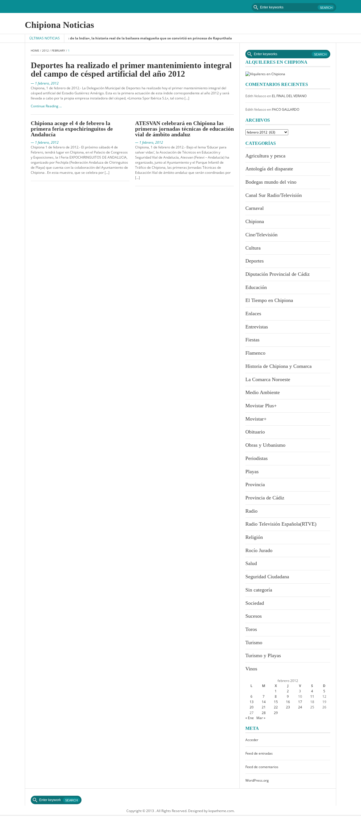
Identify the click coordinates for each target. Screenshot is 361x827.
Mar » (260, 717)
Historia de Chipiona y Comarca (278, 366)
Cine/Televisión (261, 234)
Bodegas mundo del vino (270, 182)
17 (300, 701)
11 (312, 696)
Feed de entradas (259, 753)
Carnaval (254, 208)
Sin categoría (258, 590)
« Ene (249, 717)
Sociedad (254, 603)
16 (288, 701)
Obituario (255, 432)
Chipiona (254, 221)
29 (276, 712)
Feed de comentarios (261, 766)
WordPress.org (257, 780)
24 (300, 707)
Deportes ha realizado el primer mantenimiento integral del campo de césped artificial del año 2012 (131, 69)
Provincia (255, 484)
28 (264, 712)
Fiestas (252, 340)
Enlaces (253, 313)
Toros (251, 629)
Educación (256, 287)
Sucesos (253, 616)
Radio (251, 511)
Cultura (253, 248)
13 (252, 701)
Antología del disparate (269, 169)
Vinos (251, 669)
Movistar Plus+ (261, 405)
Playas (252, 471)
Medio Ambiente (262, 392)
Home (35, 50)
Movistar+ (256, 419)
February (58, 50)
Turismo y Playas (263, 655)
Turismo (253, 642)
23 (288, 707)
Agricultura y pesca (265, 156)
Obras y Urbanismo (265, 445)
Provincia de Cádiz (264, 498)
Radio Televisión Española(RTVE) (280, 524)
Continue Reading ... (46, 106)
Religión (254, 537)
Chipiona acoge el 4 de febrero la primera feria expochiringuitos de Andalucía (72, 128)
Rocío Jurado (258, 550)
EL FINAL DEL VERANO (289, 96)
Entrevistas (256, 327)
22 (276, 707)
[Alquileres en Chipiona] (265, 73)
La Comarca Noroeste (267, 379)
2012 (45, 50)
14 (264, 701)
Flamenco (255, 353)
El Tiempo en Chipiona (269, 300)
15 (276, 701)
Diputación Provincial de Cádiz (277, 274)
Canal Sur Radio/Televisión (273, 195)
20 (252, 707)
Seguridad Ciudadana (267, 576)
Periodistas (256, 458)
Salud (251, 563)
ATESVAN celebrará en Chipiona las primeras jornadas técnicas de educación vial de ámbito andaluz (184, 128)
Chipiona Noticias (59, 25)
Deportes (254, 261)
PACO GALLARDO (285, 109)
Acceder (251, 739)
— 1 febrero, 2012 (45, 83)
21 (264, 707)
